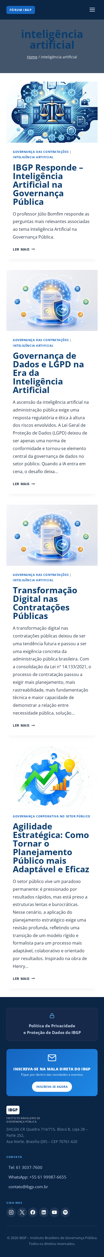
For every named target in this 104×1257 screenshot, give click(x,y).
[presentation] (52, 112)
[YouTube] (54, 1212)
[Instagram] (11, 1212)
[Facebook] (33, 1212)
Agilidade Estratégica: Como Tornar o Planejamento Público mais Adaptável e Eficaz (51, 847)
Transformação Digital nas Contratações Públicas (45, 602)
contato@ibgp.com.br (28, 1186)
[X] (22, 1212)
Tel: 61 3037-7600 (25, 1167)
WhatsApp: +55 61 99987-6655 (37, 1177)
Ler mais (24, 249)
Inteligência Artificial (33, 157)
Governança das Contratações (41, 152)
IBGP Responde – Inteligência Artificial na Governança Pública (48, 184)
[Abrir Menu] (92, 9)
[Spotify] (65, 1212)
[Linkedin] (44, 1212)
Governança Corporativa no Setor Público (51, 816)
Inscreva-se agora (52, 1087)
